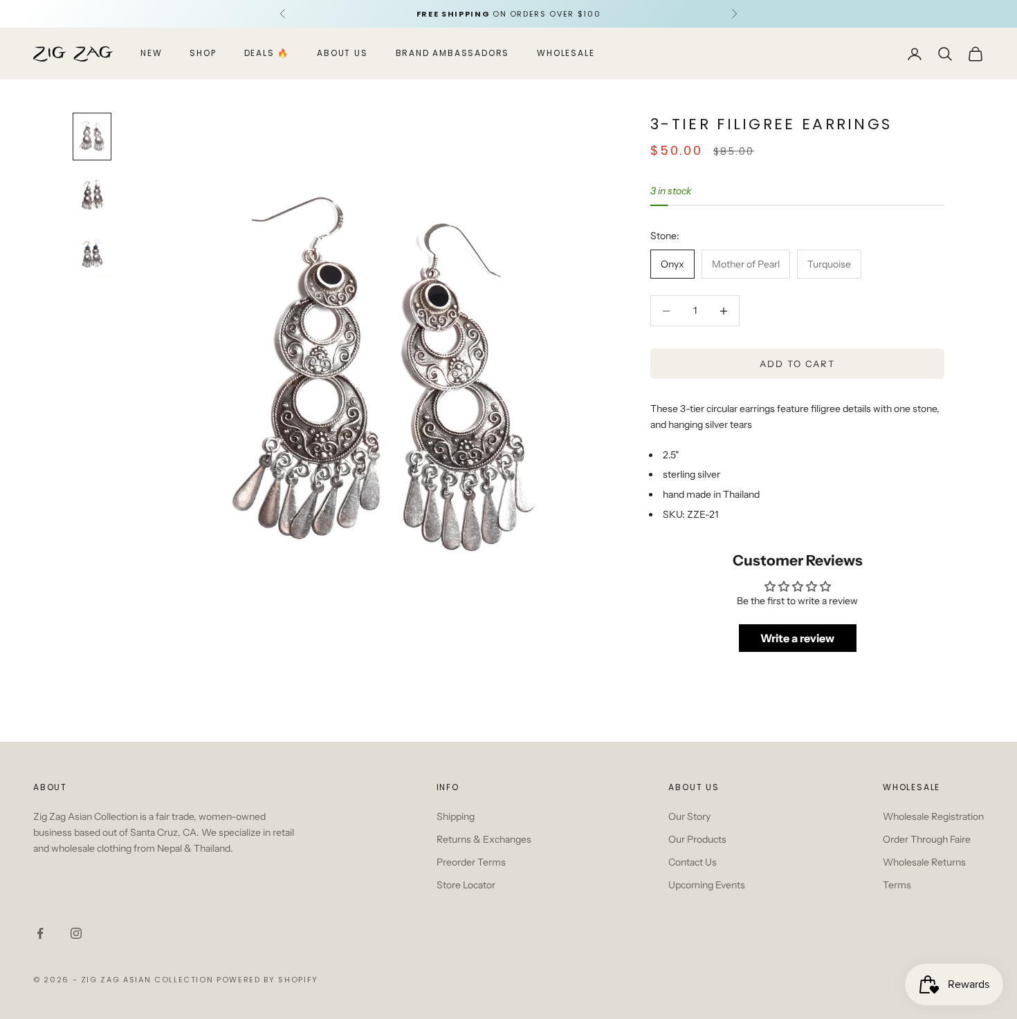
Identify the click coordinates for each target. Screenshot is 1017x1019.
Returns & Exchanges (484, 839)
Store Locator (466, 885)
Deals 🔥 (267, 53)
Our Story (689, 816)
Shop (203, 53)
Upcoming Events (706, 885)
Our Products (697, 839)
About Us (342, 53)
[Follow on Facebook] (40, 933)
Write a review (797, 639)
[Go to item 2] (92, 195)
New (151, 53)
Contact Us (692, 862)
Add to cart (797, 363)
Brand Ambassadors (453, 53)
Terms (897, 885)
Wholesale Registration (933, 816)
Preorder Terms (471, 862)
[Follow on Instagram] (76, 933)
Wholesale (565, 53)
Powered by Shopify (267, 979)
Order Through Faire (927, 839)
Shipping (456, 816)
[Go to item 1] (92, 136)
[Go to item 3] (92, 254)
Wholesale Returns (924, 862)
